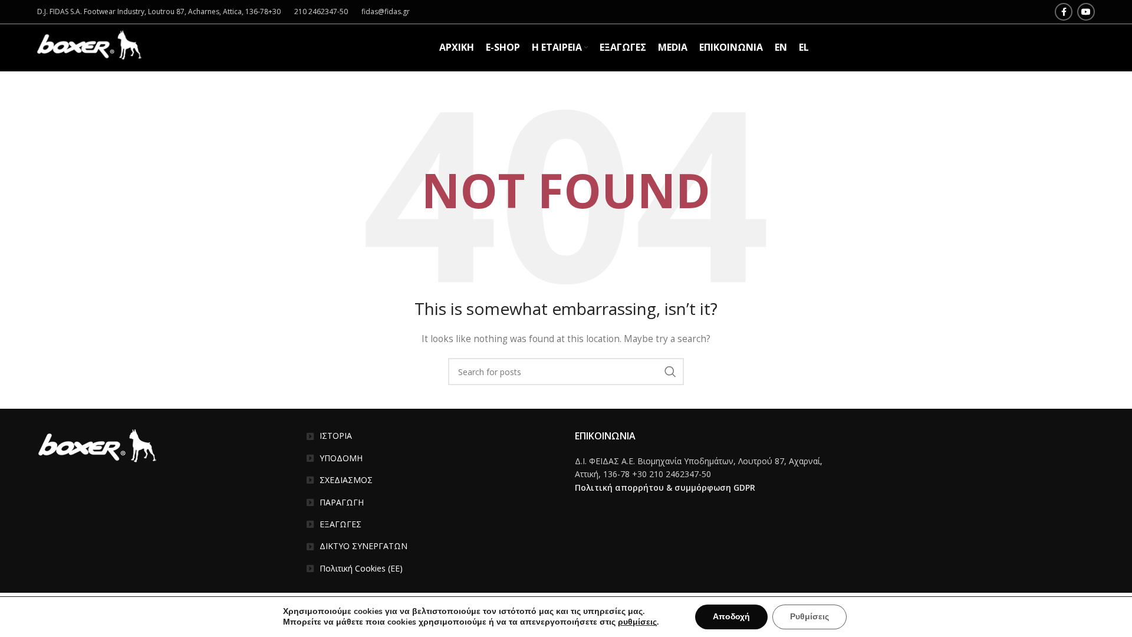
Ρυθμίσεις (809, 616)
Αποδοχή (731, 616)
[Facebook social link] (1063, 12)
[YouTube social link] (1086, 12)
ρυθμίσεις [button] (637, 622)
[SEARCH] (670, 371)
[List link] (432, 435)
